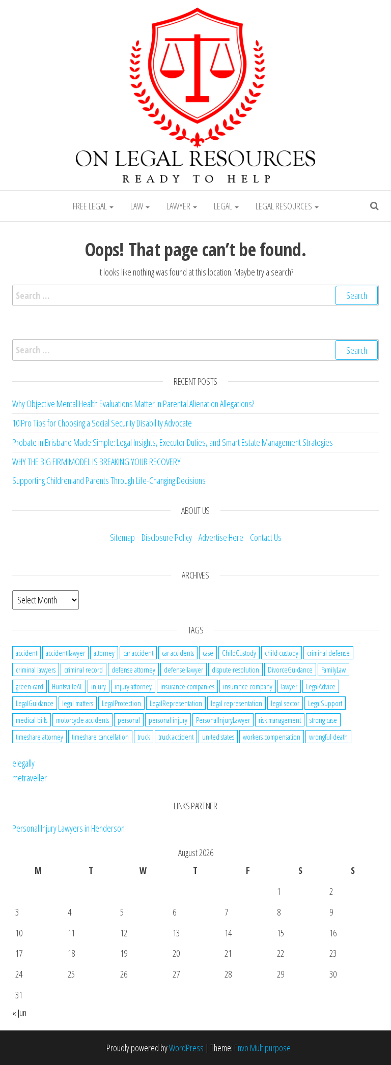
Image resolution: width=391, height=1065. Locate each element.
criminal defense (328, 653)
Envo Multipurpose (262, 1048)
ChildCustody (239, 653)
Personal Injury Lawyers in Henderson (68, 828)
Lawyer (179, 206)
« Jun (19, 1013)
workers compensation (271, 737)
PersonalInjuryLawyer (223, 720)
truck (143, 737)
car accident (138, 653)
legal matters (77, 703)
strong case (323, 720)
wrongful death (328, 737)
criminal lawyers (35, 669)
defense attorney (133, 669)
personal (129, 720)
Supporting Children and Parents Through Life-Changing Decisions (109, 480)
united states (218, 737)
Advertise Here (221, 537)
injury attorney (133, 686)
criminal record (83, 669)
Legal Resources (285, 206)
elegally (23, 763)
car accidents (178, 653)
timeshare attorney (39, 737)
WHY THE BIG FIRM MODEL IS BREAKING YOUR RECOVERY (96, 461)
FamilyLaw (333, 669)
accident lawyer (65, 653)
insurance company (247, 686)
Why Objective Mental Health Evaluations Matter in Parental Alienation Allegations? (133, 404)
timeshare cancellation (100, 737)
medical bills (31, 720)
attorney (104, 653)
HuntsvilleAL (67, 686)
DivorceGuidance (290, 669)
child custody (281, 653)
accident (26, 653)
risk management (280, 720)
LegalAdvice (321, 686)
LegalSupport (325, 703)
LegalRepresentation (176, 703)
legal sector (285, 703)
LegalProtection (121, 703)
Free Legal (90, 206)
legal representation (236, 703)
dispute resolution (235, 669)
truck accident (175, 737)
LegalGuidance (34, 703)
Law (137, 206)
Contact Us (266, 537)
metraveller (29, 778)
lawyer (289, 686)
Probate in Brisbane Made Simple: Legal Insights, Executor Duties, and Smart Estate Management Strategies (172, 442)
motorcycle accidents (82, 720)
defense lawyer (183, 669)
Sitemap (122, 537)
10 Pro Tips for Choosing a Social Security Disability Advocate (102, 423)
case (208, 653)
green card (29, 686)
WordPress (186, 1048)
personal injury (168, 720)
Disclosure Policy (167, 537)
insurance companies (187, 686)
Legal (224, 206)
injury (98, 686)
